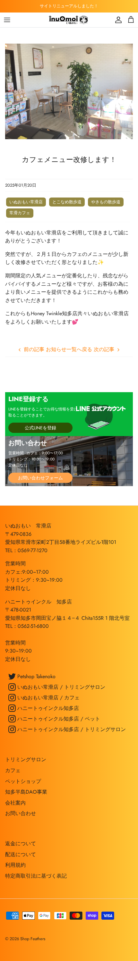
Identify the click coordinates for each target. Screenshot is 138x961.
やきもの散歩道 (105, 202)
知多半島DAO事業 (26, 792)
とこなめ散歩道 (67, 202)
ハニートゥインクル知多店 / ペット (58, 718)
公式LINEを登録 (40, 428)
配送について (20, 854)
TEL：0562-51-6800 (27, 626)
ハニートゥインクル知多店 (47, 708)
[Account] (117, 20)
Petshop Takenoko (36, 676)
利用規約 (15, 865)
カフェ (13, 770)
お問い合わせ (20, 813)
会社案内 (15, 802)
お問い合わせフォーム (40, 478)
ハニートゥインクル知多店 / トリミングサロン (71, 729)
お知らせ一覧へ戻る (69, 349)
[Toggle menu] (7, 20)
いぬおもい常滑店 (26, 202)
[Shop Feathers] (69, 20)
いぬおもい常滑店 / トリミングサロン (60, 687)
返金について (20, 843)
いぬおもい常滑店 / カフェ (48, 697)
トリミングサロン (25, 759)
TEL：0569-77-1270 (26, 550)
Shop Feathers (32, 939)
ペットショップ (23, 781)
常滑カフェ (19, 213)
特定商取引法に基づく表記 (36, 876)
